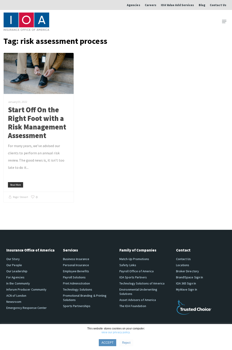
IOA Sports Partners (133, 277)
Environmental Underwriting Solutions (138, 291)
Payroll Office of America (136, 271)
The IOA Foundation (132, 306)
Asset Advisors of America (137, 300)
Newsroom (13, 302)
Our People (14, 265)
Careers (151, 5)
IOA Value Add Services (177, 5)
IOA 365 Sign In (186, 283)
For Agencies (15, 277)
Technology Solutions (77, 289)
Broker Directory (187, 271)
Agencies (133, 5)
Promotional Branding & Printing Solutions (85, 298)
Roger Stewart (20, 197)
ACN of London (16, 296)
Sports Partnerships (77, 306)
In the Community (18, 283)
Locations (182, 265)
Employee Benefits (76, 271)
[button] (224, 21)
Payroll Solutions (74, 277)
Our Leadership (16, 271)
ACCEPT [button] (108, 342)
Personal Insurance (76, 265)
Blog (202, 5)
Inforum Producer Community (26, 289)
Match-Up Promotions (134, 259)
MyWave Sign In (186, 289)
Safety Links (127, 265)
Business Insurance (76, 259)
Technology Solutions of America (141, 283)
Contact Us (218, 5)
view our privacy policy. (116, 332)
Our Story (13, 259)
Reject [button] (126, 342)
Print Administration (76, 283)
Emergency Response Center (26, 308)
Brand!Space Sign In (189, 277)
